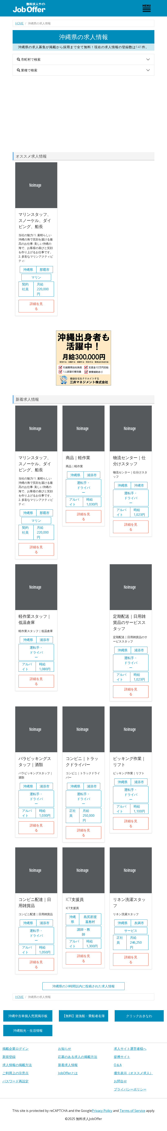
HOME (19, 23)
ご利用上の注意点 (15, 1073)
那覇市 (44, 269)
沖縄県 (28, 269)
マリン (36, 277)
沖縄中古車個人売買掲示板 (27, 1016)
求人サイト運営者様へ (130, 1048)
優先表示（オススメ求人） (133, 1073)
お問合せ (120, 1081)
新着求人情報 (68, 1065)
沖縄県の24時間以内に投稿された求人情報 (83, 986)
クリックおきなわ (139, 1016)
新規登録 (8, 1057)
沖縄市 (139, 485)
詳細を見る (36, 306)
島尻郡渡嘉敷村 (90, 919)
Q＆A (118, 1065)
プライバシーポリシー (130, 1089)
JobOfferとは (68, 1073)
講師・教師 (83, 932)
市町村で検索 (30, 59)
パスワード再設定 (15, 1081)
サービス (130, 930)
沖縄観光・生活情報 (28, 1030)
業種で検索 (28, 70)
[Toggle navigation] (146, 8)
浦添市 (92, 475)
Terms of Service (132, 1110)
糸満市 (139, 923)
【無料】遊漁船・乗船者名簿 (83, 1016)
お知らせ (64, 1048)
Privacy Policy (102, 1110)
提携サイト (122, 1057)
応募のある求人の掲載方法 (77, 1057)
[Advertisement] (83, 113)
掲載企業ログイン (15, 1048)
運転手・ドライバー (83, 487)
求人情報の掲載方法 (17, 1065)
